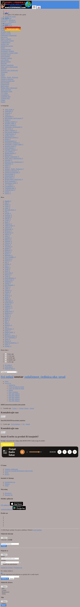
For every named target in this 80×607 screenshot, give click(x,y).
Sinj (7, 262)
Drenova (8, 295)
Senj (7, 327)
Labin (7, 288)
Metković (8, 250)
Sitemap (7, 484)
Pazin (7, 344)
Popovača (8, 259)
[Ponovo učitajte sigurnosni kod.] (1, 572)
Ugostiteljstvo (5, 95)
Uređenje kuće (5, 98)
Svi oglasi (8, 365)
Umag (7, 294)
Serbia (4, 593)
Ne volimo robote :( (7, 571)
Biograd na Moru (11, 336)
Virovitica (8, 246)
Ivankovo (8, 306)
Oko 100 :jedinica (14, 394)
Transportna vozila (6, 91)
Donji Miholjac (10, 278)
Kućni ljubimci (5, 56)
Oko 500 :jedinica (14, 401)
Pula (7, 211)
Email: (3, 556)
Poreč (7, 271)
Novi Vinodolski (10, 337)
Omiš (7, 309)
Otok (7, 323)
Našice (7, 287)
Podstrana (8, 281)
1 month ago (11, 358)
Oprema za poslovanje (8, 81)
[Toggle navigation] (34, 7)
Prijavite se (12, 20)
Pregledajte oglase (10, 16)
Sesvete (8, 213)
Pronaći (4, 546)
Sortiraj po (12, 385)
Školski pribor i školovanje (9, 88)
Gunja (7, 339)
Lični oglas (9, 367)
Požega (8, 234)
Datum (11, 390)
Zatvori (3, 605)
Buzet (7, 318)
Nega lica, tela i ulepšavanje (9, 70)
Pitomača (8, 325)
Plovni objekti (5, 82)
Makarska (8, 255)
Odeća (3, 75)
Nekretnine (4, 72)
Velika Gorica (10, 225)
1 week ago (10, 356)
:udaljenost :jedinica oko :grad (44, 376)
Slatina (7, 267)
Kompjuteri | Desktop (7, 51)
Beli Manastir (10, 285)
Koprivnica (9, 232)
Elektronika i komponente (9, 35)
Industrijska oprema (7, 46)
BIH (3, 588)
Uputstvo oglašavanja (11, 469)
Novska (8, 304)
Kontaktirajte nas (10, 482)
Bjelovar (8, 231)
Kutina (7, 248)
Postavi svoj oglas (13, 29)
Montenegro (5, 592)
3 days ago (10, 354)
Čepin (7, 276)
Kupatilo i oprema (6, 58)
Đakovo (8, 239)
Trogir (7, 269)
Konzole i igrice (6, 54)
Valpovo (8, 290)
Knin (7, 266)
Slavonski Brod (10, 210)
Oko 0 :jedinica (13, 392)
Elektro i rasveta (6, 33)
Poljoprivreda (5, 84)
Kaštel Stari (9, 302)
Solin (7, 236)
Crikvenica (9, 301)
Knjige (3, 47)
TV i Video (4, 93)
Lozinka (3, 560)
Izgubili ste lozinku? (7, 567)
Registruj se (12, 22)
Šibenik (8, 218)
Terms (6, 472)
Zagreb (8, 201)
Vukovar (8, 227)
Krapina (8, 346)
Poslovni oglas (10, 368)
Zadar (7, 208)
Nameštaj (4, 68)
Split (7, 203)
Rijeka (7, 204)
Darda (7, 334)
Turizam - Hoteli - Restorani (9, 77)
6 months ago (11, 360)
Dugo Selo (9, 273)
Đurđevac (8, 313)
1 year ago (10, 362)
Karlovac (8, 215)
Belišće (8, 299)
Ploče (7, 320)
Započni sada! (7, 444)
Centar (7, 220)
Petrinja (8, 245)
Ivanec (7, 330)
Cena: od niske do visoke (16, 387)
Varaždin (8, 217)
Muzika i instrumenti (7, 65)
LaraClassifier (37, 530)
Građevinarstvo (5, 42)
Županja (8, 252)
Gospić (8, 316)
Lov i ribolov (5, 60)
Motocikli (4, 63)
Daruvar (8, 274)
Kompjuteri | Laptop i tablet (9, 53)
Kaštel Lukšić (10, 332)
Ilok (7, 322)
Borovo (8, 341)
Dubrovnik (9, 229)
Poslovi (3, 102)
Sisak (7, 222)
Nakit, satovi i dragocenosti (9, 67)
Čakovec (8, 243)
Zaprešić (8, 238)
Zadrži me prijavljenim (10, 564)
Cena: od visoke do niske (16, 388)
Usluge (3, 100)
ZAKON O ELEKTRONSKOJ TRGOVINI (19, 471)
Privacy (7, 474)
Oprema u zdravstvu (7, 79)
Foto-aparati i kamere (7, 40)
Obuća (3, 74)
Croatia (4, 590)
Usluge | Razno (24, 408)
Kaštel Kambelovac (11, 343)
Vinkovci (8, 224)
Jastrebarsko (9, 329)
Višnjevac (8, 308)
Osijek (7, 206)
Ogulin (8, 283)
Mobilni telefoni (6, 61)
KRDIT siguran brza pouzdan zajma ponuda (13, 404)
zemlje (7, 485)
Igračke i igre (5, 44)
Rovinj (7, 253)
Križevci (8, 260)
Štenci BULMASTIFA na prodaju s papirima (13, 420)
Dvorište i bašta (5, 32)
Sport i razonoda (6, 89)
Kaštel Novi (9, 311)
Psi (24, 424)
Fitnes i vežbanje (6, 39)
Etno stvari (4, 37)
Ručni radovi (5, 86)
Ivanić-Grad (9, 280)
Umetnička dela (5, 96)
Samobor (8, 241)
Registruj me (8, 495)
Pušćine (8, 264)
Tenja (7, 297)
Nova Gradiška (10, 257)
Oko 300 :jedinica (14, 397)
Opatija (8, 292)
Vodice (8, 315)
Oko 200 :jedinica (14, 395)
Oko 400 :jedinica (14, 399)
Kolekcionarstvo (6, 49)
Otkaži (12, 578)
